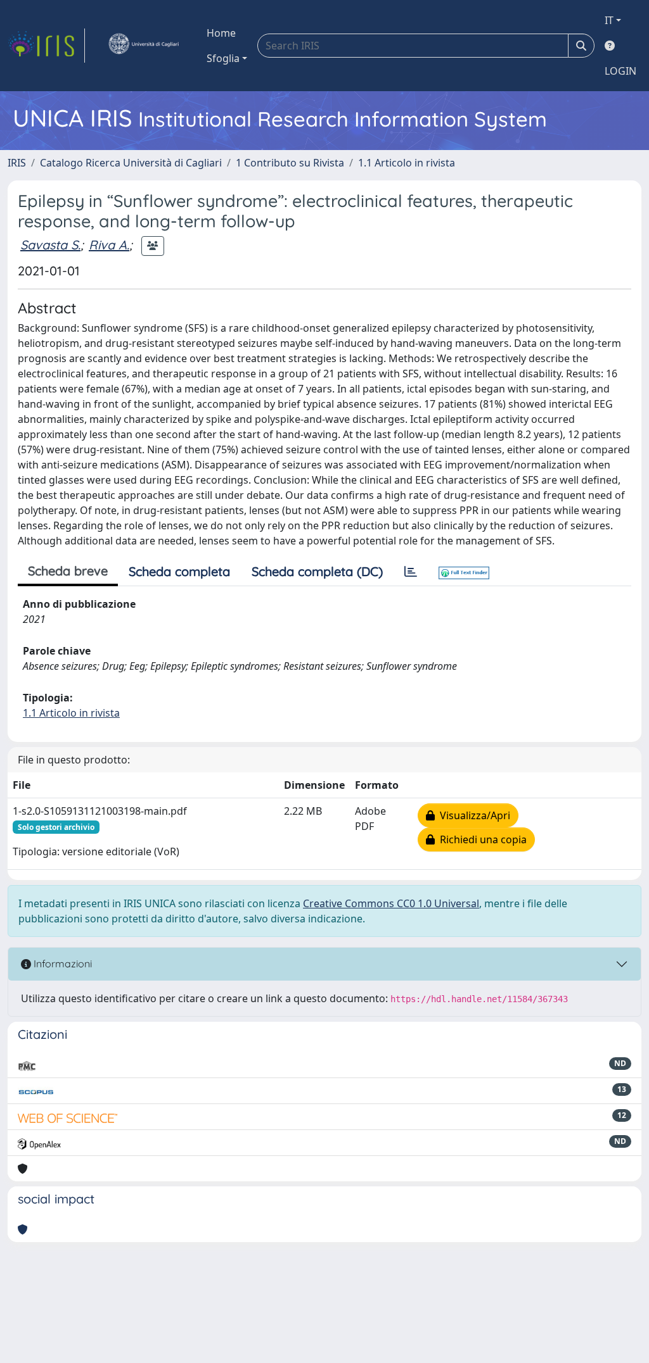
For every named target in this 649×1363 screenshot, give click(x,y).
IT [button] (609, 20)
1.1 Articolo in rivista (406, 163)
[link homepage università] (143, 45)
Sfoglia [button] (223, 58)
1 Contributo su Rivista (290, 163)
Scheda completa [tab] (179, 571)
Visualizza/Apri (472, 815)
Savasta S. (50, 245)
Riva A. (109, 245)
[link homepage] (46, 45)
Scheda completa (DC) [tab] (317, 571)
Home (221, 33)
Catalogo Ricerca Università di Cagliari (131, 163)
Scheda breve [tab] (68, 571)
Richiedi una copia (481, 839)
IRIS (17, 163)
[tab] (411, 571)
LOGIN (620, 71)
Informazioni (61, 963)
